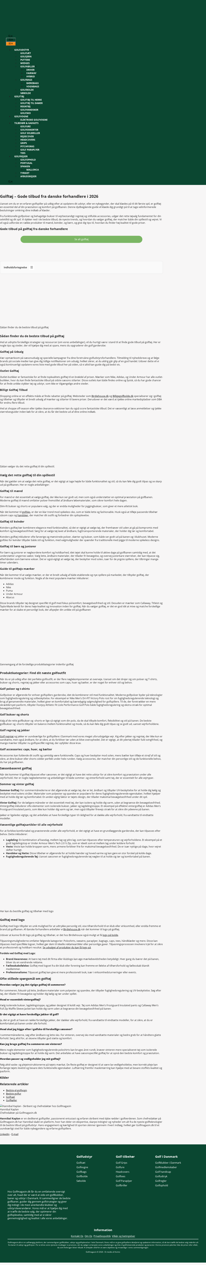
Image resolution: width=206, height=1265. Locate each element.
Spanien (25, 166)
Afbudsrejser (28, 176)
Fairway (31, 73)
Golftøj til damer (31, 103)
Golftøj (19, 96)
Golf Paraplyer (29, 149)
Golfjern (26, 56)
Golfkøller (27, 66)
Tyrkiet (24, 172)
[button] (10, 36)
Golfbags (26, 79)
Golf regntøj (7, 736)
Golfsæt (25, 53)
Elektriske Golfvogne (34, 119)
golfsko (26, 512)
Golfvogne (21, 116)
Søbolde (25, 93)
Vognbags (32, 86)
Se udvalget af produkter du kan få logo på (67, 947)
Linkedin (5, 1134)
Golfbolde (27, 89)
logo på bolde (110, 935)
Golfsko (25, 113)
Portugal (26, 162)
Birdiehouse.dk (100, 396)
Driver (30, 69)
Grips (23, 143)
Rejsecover (27, 136)
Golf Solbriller (30, 133)
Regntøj (25, 106)
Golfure (25, 126)
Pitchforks (27, 146)
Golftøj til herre (31, 99)
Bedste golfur (13, 1093)
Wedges (25, 63)
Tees (22, 153)
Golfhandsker (29, 109)
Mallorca (32, 169)
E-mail (14, 1134)
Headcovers (27, 139)
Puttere (25, 59)
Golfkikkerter (29, 129)
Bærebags (32, 83)
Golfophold (28, 159)
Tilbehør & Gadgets (26, 123)
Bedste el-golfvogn (16, 1090)
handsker (22, 515)
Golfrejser (21, 156)
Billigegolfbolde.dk (123, 396)
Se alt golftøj (81, 239)
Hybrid (30, 76)
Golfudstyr (21, 49)
